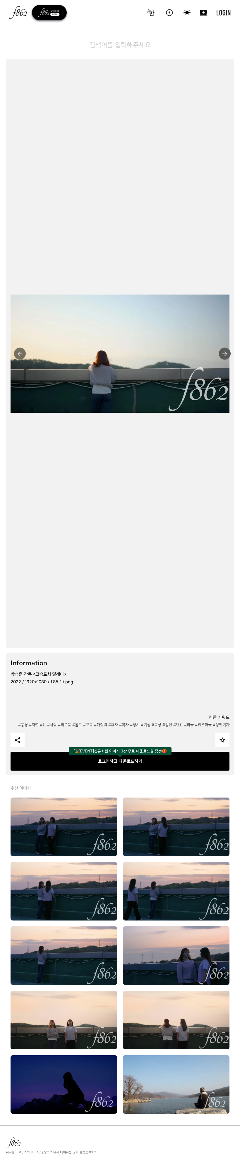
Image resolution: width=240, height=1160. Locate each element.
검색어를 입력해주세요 (120, 45)
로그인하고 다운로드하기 (120, 761)
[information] (169, 12)
